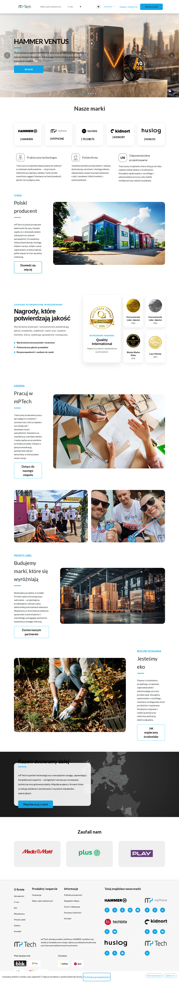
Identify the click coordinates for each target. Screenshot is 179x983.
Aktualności (19, 896)
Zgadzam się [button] (170, 976)
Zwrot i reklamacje (72, 907)
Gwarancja (36, 895)
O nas (16, 902)
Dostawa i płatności (72, 912)
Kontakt (17, 931)
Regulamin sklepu (71, 901)
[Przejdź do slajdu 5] (95, 93)
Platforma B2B (151, 7)
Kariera (17, 925)
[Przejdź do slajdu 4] (93, 93)
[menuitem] (50, 7)
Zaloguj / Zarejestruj (128, 7)
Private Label (19, 919)
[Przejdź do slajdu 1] (85, 93)
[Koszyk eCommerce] (98, 6)
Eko (15, 908)
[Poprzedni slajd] (7, 55)
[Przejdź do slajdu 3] (90, 93)
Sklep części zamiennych (42, 901)
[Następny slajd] (171, 55)
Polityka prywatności (73, 895)
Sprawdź (29, 69)
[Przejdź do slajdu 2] (88, 93)
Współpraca (19, 914)
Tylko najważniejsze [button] (154, 976)
